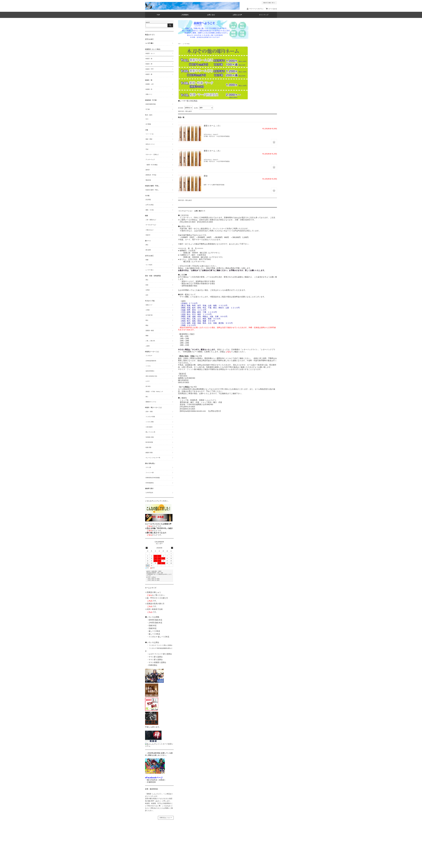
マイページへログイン (256, 9)
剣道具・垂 (149, 74)
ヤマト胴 (148, 467)
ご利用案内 (184, 15)
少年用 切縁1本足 (155, 623)
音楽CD (148, 235)
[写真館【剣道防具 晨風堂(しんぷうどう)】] (154, 682)
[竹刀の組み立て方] (151, 710)
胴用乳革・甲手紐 (151, 175)
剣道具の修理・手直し (152, 190)
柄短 (147, 325)
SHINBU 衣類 (150, 437)
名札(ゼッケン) (150, 144)
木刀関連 (148, 124)
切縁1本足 (153, 625)
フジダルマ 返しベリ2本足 (159, 637)
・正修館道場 (150, 782)
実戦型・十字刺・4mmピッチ (154, 391)
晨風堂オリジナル (151, 402)
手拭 (147, 149)
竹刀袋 (148, 109)
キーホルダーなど (151, 225)
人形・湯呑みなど (151, 219)
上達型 (148, 346)
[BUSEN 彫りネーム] (190, 133)
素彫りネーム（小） (212, 126)
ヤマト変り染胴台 (156, 657)
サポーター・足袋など (152, 154)
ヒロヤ (148, 381)
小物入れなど (150, 230)
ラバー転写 (149, 265)
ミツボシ (148, 366)
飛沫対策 (148, 180)
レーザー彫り (150, 43)
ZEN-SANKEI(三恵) (151, 376)
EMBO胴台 (153, 665)
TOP (158, 15)
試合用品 (148, 199)
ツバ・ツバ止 (150, 134)
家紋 (206, 176)
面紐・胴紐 (149, 139)
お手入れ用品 (150, 205)
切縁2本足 (153, 628)
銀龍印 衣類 (149, 452)
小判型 (148, 310)
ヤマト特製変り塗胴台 (157, 662)
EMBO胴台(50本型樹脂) (153, 477)
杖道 (147, 285)
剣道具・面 (149, 58)
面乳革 (148, 170)
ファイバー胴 (150, 472)
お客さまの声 (237, 15)
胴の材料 (148, 250)
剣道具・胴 (149, 64)
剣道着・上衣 (150, 84)
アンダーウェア (150, 159)
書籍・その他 (150, 210)
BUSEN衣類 (149, 442)
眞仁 (147, 396)
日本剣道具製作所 (151, 361)
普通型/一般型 (150, 330)
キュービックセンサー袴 (153, 457)
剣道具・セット (150, 53)
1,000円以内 (149, 492)
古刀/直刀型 (149, 315)
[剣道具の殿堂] (151, 696)
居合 (147, 280)
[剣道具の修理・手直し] (151, 724)
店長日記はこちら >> (166, 817)
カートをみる (272, 9)
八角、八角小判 (150, 341)
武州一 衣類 (149, 411)
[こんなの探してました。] (158, 512)
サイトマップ (263, 15)
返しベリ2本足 (154, 631)
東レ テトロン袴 (150, 432)
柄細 (147, 335)
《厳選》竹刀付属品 (151, 164)
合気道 (148, 290)
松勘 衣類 (148, 447)
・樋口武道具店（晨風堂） (155, 780)
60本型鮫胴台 (150, 483)
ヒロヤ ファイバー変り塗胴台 (160, 654)
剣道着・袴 (149, 89)
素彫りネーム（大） (212, 151)
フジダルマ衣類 (150, 416)
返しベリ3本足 (154, 634)
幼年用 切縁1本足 (155, 620)
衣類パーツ (149, 94)
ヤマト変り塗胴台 (156, 660)
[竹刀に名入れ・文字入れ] (159, 521)
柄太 (147, 320)
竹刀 (147, 119)
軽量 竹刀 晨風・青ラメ (269, 2)
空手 (147, 295)
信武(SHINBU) (150, 371)
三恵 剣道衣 (149, 427)
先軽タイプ (149, 305)
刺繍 (147, 259)
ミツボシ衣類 (150, 422)
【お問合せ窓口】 (214, 411)
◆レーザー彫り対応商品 (187, 101)
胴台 (147, 245)
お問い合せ (211, 15)
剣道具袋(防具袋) (151, 104)
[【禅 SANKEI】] (153, 742)
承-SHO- (148, 386)
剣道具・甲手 (150, 69)
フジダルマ (149, 355)
